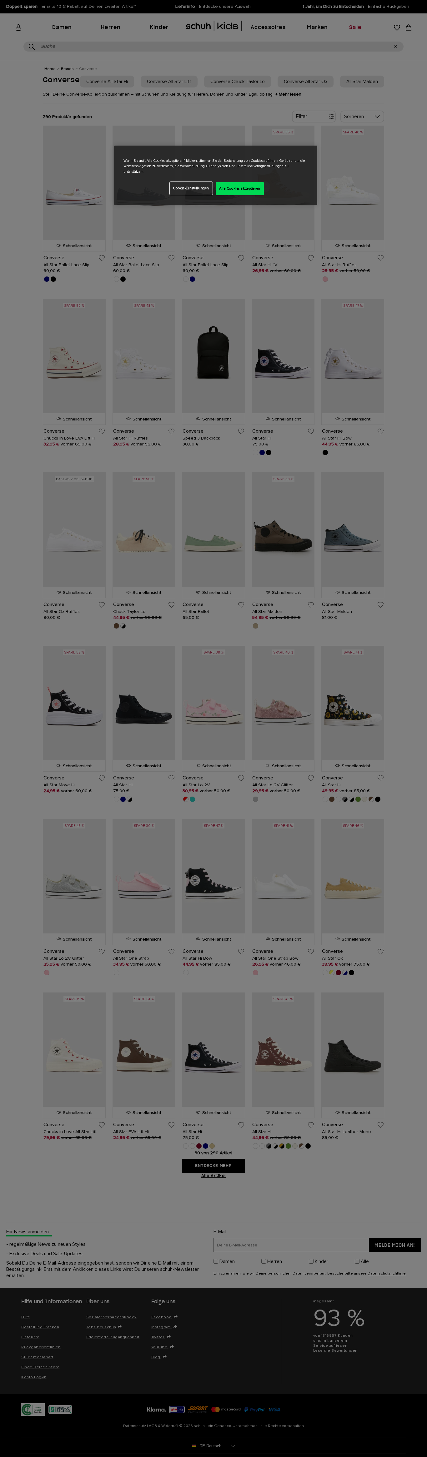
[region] (215, 175)
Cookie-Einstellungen (191, 188)
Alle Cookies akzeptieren (239, 188)
